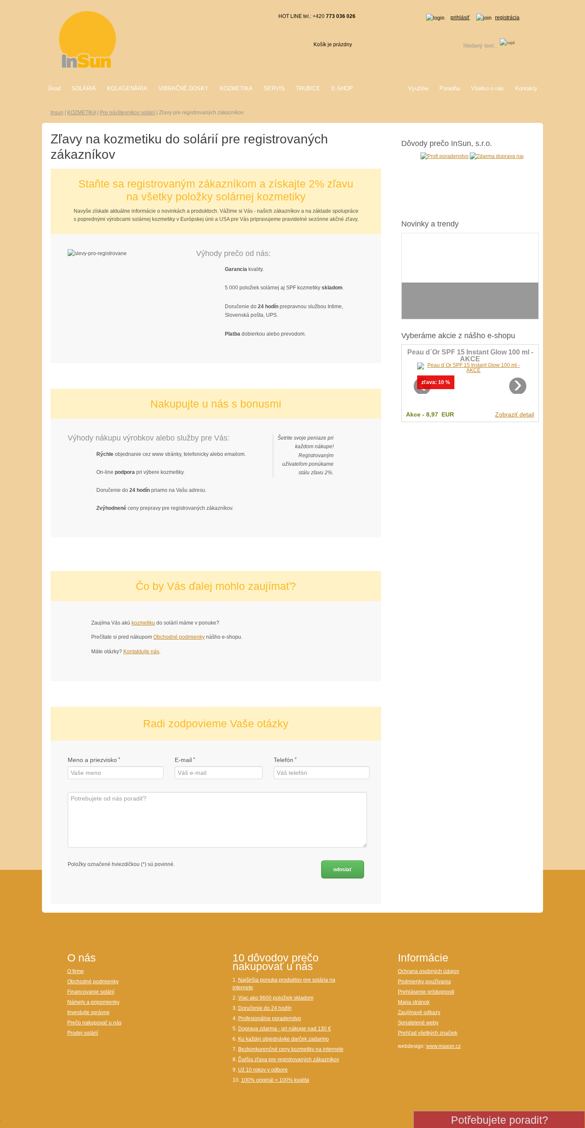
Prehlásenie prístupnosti (426, 992)
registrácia (507, 18)
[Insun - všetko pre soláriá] (87, 39)
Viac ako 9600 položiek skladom (275, 998)
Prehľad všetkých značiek (427, 1033)
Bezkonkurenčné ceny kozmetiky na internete (290, 1049)
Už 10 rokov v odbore (263, 1070)
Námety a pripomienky (93, 1002)
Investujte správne (88, 1012)
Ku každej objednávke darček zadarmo (283, 1039)
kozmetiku (143, 623)
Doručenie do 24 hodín (265, 1008)
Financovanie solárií (90, 992)
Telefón (283, 759)
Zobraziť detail (514, 414)
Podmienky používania (424, 982)
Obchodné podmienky (179, 637)
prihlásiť (460, 18)
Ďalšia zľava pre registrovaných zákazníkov (288, 1060)
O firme (75, 971)
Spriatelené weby (418, 1023)
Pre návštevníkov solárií (127, 113)
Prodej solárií (82, 1033)
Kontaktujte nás (141, 652)
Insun (57, 113)
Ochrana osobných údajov (428, 971)
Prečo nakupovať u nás (94, 1023)
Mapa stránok (414, 1002)
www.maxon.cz (443, 1046)
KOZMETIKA (81, 113)
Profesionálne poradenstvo (269, 1018)
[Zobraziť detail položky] (470, 367)
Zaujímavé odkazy (419, 1012)
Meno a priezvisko (92, 759)
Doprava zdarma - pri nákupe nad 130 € (284, 1029)
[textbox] (469, 45)
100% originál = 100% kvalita (275, 1080)
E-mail (183, 759)
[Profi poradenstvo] (435, 156)
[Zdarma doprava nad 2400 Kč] (498, 156)
